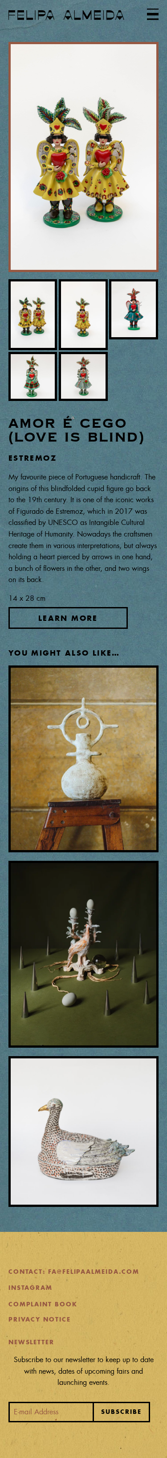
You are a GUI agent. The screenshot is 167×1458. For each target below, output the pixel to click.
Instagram (30, 1288)
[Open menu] (153, 14)
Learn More (68, 618)
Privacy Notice (39, 1319)
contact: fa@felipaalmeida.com (73, 1272)
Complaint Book (42, 1304)
